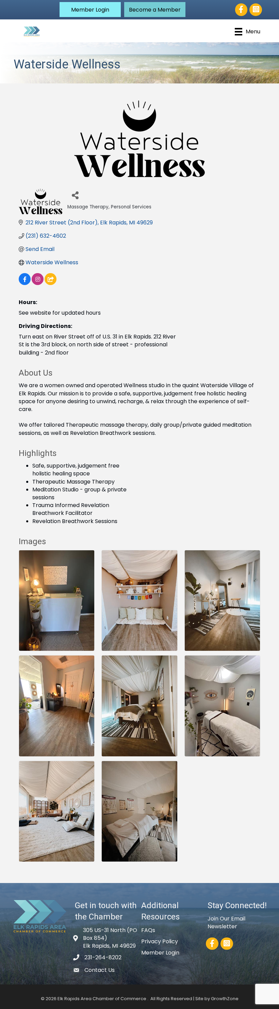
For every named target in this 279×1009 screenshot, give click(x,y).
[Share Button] (75, 195)
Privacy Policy (159, 941)
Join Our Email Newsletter (226, 922)
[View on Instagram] (38, 283)
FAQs (148, 930)
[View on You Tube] (50, 283)
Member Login (160, 953)
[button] (90, 9)
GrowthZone (225, 998)
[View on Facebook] (25, 283)
